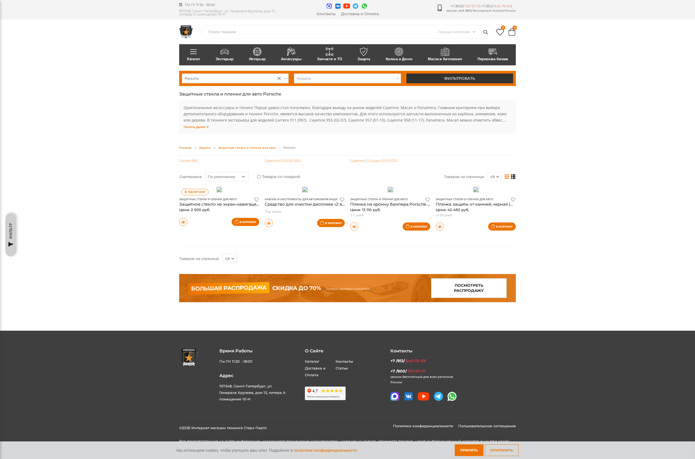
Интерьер (257, 59)
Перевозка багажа (493, 59)
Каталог (193, 59)
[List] (513, 176)
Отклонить (501, 450)
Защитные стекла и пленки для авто (247, 147)
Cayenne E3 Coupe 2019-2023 (373, 160)
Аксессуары (291, 59)
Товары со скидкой (280, 176)
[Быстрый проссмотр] (183, 222)
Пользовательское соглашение (487, 426)
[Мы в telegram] (355, 6)
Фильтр (10, 231)
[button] (500, 33)
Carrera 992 (188, 160)
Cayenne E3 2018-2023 (282, 160)
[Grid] (507, 176)
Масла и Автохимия (445, 59)
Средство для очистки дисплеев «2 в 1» (306, 204)
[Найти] (486, 31)
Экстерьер (224, 59)
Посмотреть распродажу (469, 288)
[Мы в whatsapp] (364, 6)
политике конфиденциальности (325, 450)
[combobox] (235, 78)
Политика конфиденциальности (423, 426)
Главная (185, 147)
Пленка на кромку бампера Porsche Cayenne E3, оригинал (411, 204)
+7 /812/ (496, 6)
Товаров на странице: (464, 176)
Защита (364, 59)
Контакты (326, 13)
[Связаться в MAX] (329, 6)
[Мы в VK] (337, 6)
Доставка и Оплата (360, 13)
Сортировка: (190, 176)
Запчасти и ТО (329, 59)
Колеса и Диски (399, 59)
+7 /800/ (465, 6)
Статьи (342, 368)
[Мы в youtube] (347, 6)
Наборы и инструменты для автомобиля (296, 199)
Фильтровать (459, 78)
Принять (469, 450)
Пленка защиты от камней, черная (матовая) (482, 204)
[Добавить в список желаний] (256, 199)
